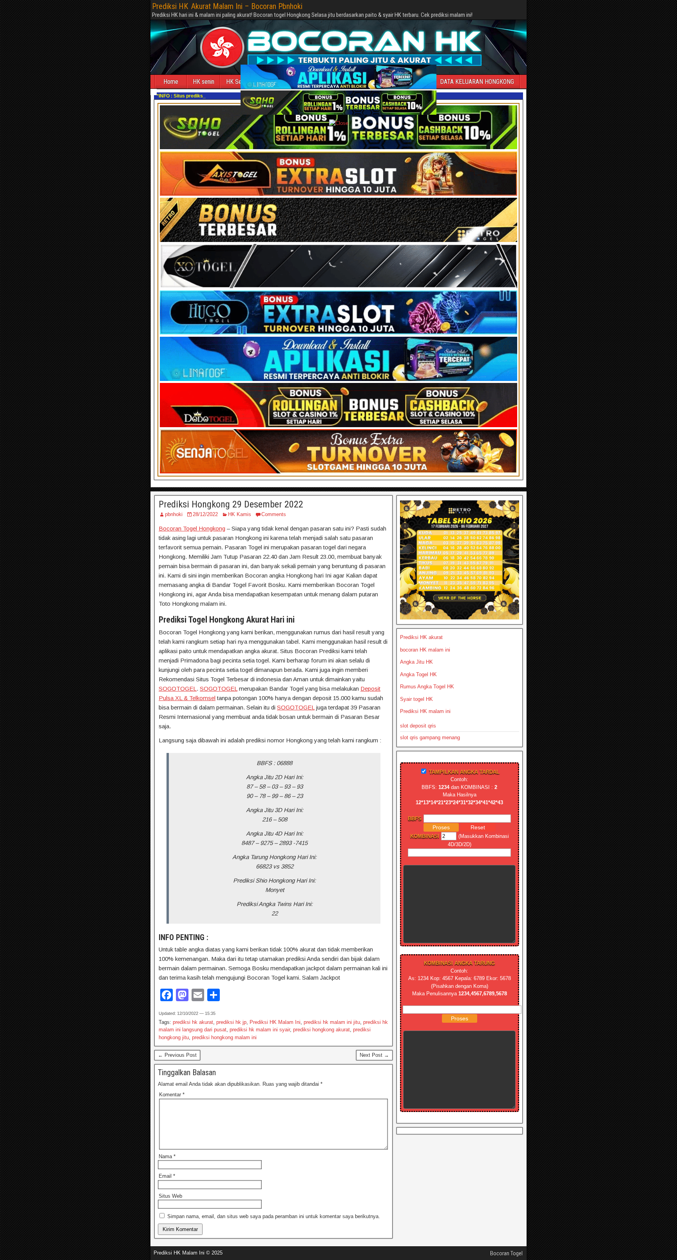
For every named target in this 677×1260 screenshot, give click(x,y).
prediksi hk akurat (193, 1022)
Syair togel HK (416, 699)
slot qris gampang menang (430, 737)
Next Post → (374, 1055)
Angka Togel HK (418, 674)
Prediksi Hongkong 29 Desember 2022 (231, 504)
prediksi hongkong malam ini (224, 1037)
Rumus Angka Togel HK (427, 687)
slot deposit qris (418, 726)
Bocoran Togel (506, 1253)
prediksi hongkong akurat (321, 1030)
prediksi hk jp (231, 1022)
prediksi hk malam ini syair (260, 1030)
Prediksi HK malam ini (425, 711)
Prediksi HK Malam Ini (275, 1022)
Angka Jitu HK (416, 662)
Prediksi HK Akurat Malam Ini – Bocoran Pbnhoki (227, 6)
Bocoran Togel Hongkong (192, 528)
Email (167, 1176)
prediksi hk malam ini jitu (332, 1022)
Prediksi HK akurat (421, 637)
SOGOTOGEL (178, 688)
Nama (167, 1156)
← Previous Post (177, 1055)
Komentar (172, 1095)
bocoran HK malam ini (425, 650)
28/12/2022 (205, 514)
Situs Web (170, 1196)
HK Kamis (239, 514)
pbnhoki (174, 514)
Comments (273, 514)
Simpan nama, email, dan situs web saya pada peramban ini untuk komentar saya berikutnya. (273, 1216)
